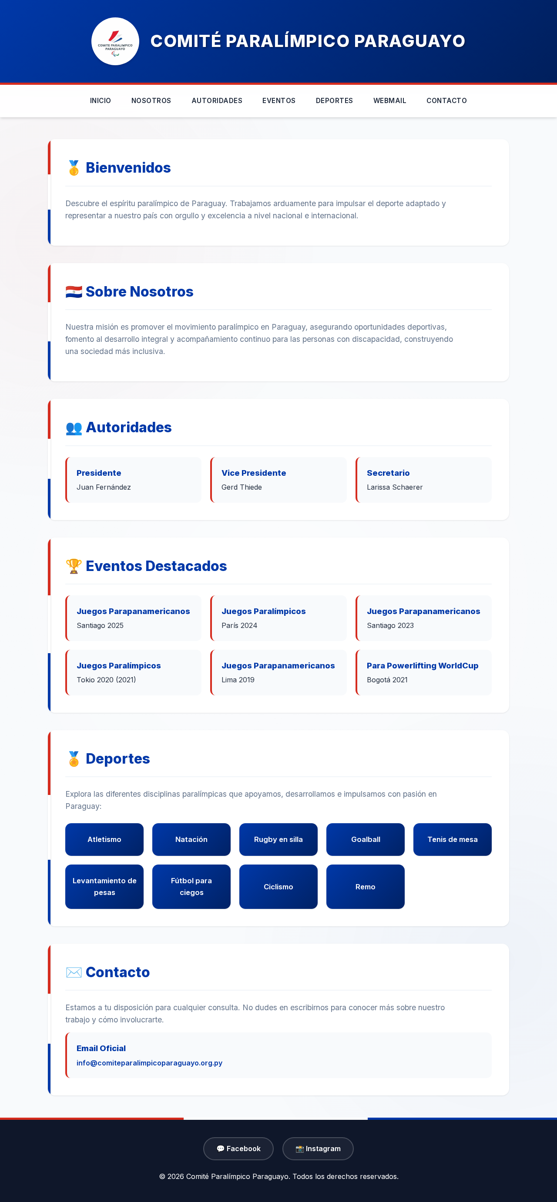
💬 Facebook (238, 1148)
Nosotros (151, 101)
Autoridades (217, 101)
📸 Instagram (318, 1148)
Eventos (279, 101)
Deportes (334, 101)
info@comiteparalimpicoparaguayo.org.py (149, 1062)
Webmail (390, 101)
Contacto (446, 101)
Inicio (100, 101)
